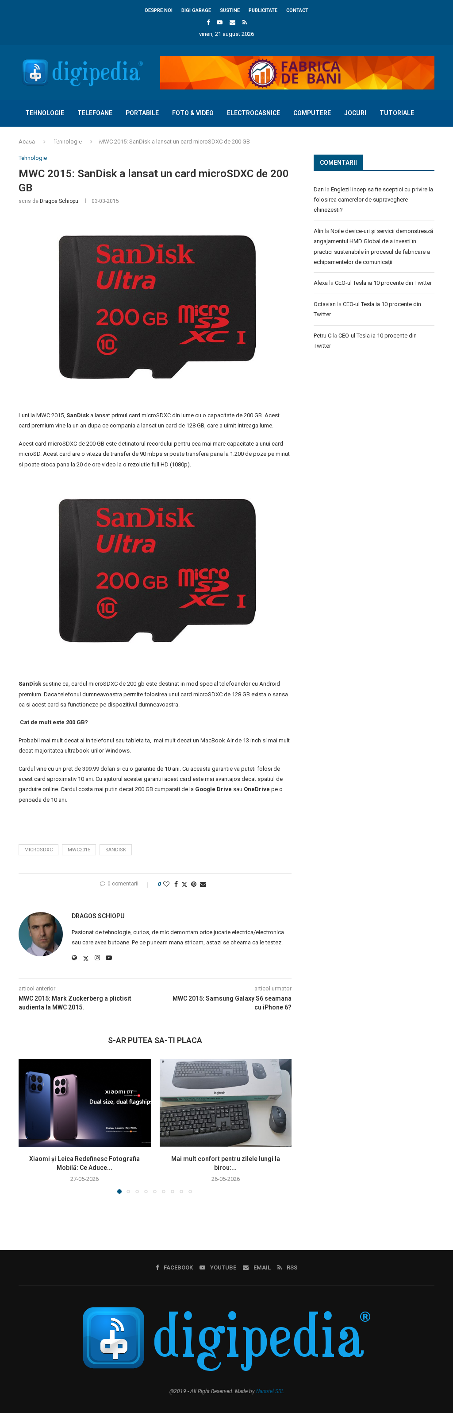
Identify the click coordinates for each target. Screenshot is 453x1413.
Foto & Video (193, 112)
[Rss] (244, 22)
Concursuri (45, 139)
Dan (319, 189)
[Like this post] (166, 884)
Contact (297, 10)
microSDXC (38, 850)
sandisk (115, 850)
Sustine (230, 10)
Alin (318, 231)
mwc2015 (79, 850)
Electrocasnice (253, 112)
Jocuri (355, 112)
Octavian (325, 304)
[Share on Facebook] (176, 884)
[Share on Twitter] (184, 884)
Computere (312, 112)
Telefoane (94, 112)
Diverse (90, 139)
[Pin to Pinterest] (193, 884)
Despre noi (159, 10)
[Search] (430, 166)
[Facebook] (208, 22)
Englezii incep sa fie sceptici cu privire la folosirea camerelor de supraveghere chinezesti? (373, 200)
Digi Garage (196, 10)
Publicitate (263, 10)
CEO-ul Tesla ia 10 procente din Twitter (383, 282)
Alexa (321, 282)
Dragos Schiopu (59, 201)
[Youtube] (220, 22)
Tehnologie (44, 112)
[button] (30, 1126)
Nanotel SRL (270, 1391)
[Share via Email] (203, 884)
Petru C (322, 335)
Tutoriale (397, 112)
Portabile (142, 112)
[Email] (232, 22)
